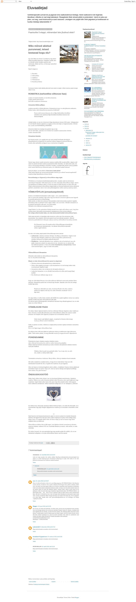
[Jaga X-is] (50, 443)
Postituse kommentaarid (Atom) (41, 584)
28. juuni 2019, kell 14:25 (44, 506)
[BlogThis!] (49, 443)
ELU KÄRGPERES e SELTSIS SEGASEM (97, 88)
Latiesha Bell (36, 527)
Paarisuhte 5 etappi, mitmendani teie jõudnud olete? (98, 34)
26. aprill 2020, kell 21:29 (52, 469)
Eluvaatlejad (37, 8)
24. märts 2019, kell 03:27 (42, 481)
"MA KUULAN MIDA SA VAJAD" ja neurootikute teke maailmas (99, 100)
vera (34, 481)
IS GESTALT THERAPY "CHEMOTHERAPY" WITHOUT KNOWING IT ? (94, 46)
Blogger (77, 597)
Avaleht (53, 581)
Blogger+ (35, 506)
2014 (85, 126)
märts (87, 143)
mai (87, 140)
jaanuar (88, 145)
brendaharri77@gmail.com (40, 536)
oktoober (88, 138)
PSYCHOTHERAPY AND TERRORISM (94, 111)
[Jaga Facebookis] (52, 443)
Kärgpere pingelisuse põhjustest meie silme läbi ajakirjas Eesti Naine (98, 77)
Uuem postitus (32, 581)
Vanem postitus (74, 581)
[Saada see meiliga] (47, 443)
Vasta (34, 462)
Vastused (37, 466)
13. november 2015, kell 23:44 (47, 454)
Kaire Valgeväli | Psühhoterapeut (92, 157)
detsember (88, 130)
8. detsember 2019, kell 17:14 (47, 527)
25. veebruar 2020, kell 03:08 (54, 536)
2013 (85, 128)
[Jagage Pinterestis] (54, 443)
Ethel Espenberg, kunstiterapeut (92, 159)
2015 (85, 124)
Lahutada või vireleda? (97, 64)
